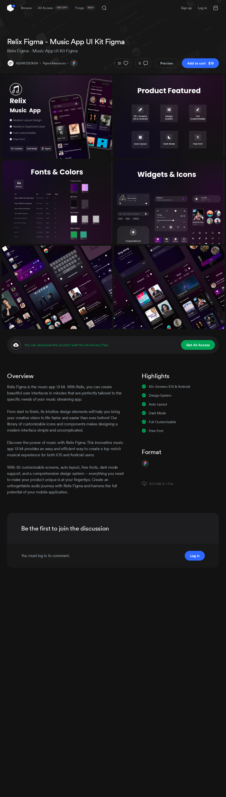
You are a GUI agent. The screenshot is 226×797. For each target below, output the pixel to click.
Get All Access (198, 345)
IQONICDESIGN (27, 63)
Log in (202, 8)
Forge (84, 8)
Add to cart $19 (200, 63)
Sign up (186, 8)
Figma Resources (54, 63)
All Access (52, 8)
